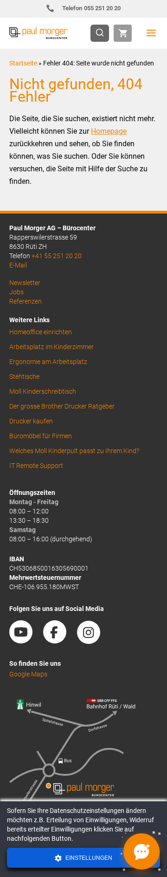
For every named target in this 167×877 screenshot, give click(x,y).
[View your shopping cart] (123, 33)
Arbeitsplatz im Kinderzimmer (51, 347)
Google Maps (28, 674)
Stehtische (24, 376)
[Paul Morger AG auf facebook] (59, 640)
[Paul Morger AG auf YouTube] (25, 640)
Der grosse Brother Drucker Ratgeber (62, 406)
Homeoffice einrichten (40, 332)
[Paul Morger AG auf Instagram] (93, 640)
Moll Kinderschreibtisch (42, 391)
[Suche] (102, 33)
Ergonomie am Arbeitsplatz (48, 361)
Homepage (109, 131)
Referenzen (25, 301)
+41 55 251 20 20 (57, 256)
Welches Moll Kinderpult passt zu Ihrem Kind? (74, 451)
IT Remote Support (36, 465)
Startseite (23, 63)
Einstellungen (88, 858)
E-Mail (18, 265)
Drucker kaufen (31, 421)
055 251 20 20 (91, 8)
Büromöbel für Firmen (40, 436)
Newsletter (24, 282)
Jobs (16, 292)
